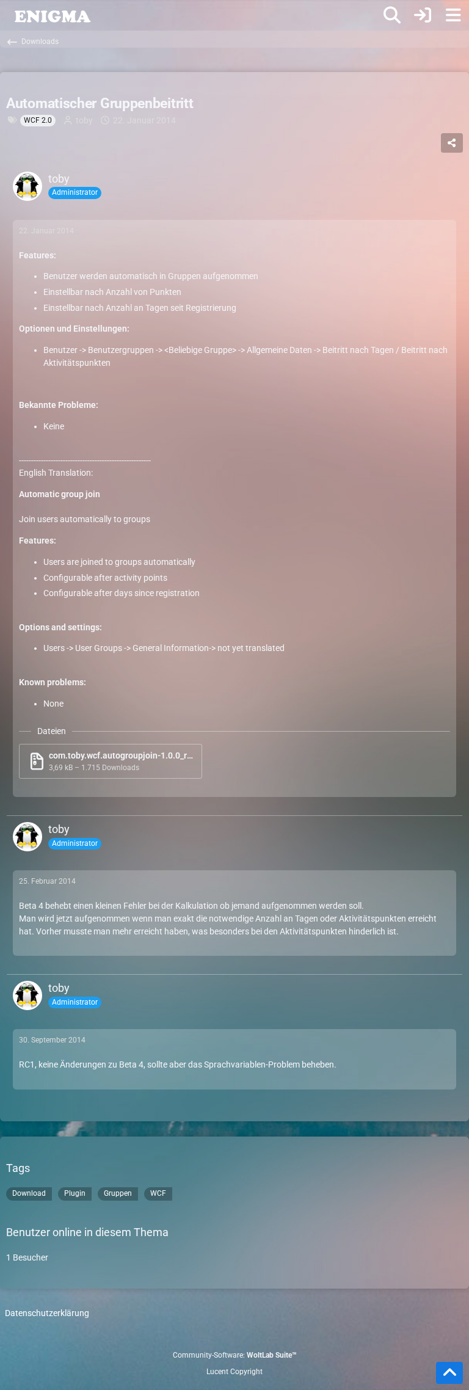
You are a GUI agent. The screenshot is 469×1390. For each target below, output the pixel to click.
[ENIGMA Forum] (52, 15)
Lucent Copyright (234, 1371)
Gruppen (118, 1193)
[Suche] (392, 15)
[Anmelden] (422, 15)
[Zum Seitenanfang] (449, 1373)
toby (84, 120)
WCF (158, 1193)
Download (29, 1193)
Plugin (74, 1193)
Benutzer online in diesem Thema (87, 1232)
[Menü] (453, 15)
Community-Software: (235, 1355)
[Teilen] (452, 143)
